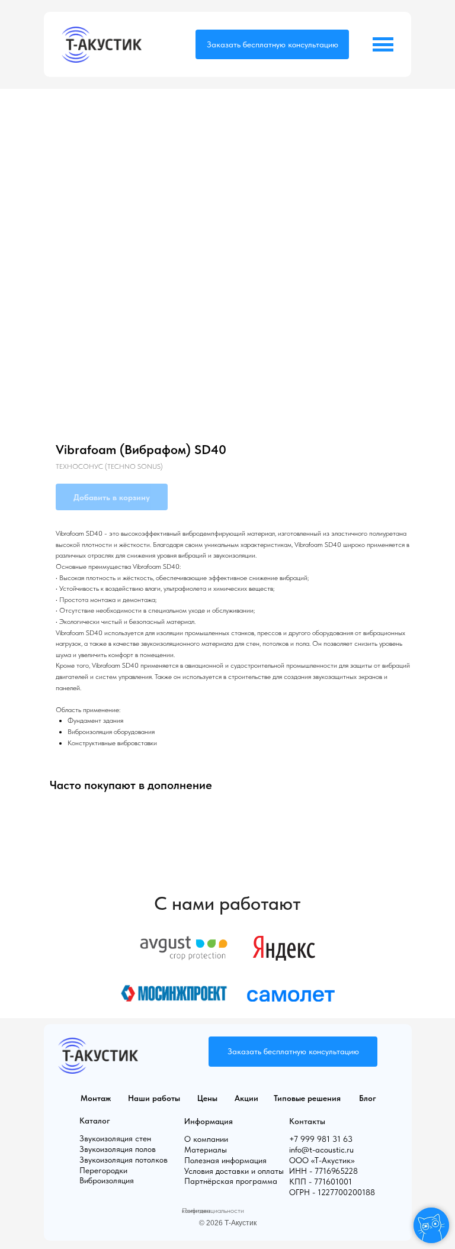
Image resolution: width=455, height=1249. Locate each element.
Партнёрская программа (230, 1181)
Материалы (205, 1149)
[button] (272, 44)
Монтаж (96, 1098)
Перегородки (103, 1170)
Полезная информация (225, 1160)
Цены (207, 1098)
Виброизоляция (106, 1180)
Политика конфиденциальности (213, 1210)
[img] (102, 45)
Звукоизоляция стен (115, 1138)
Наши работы (154, 1098)
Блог (367, 1098)
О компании (206, 1139)
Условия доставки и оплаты (234, 1171)
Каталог (94, 1120)
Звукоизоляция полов (117, 1149)
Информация (208, 1121)
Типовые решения (307, 1098)
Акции (246, 1098)
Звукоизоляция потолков (123, 1159)
